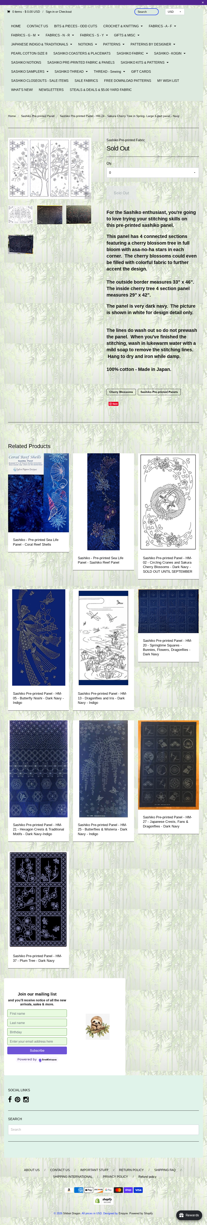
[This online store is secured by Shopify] (103, 1200)
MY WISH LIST (168, 80)
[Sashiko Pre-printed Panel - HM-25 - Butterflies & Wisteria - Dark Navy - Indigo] (103, 768)
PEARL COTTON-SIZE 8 (29, 53)
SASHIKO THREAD (69, 71)
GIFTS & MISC (124, 35)
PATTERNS (111, 44)
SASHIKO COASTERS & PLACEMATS (82, 53)
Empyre (123, 1213)
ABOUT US (32, 1170)
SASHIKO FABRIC (130, 53)
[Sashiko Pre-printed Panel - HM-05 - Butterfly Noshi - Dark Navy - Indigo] (38, 637)
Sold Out (121, 192)
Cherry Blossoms (121, 392)
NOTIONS (85, 44)
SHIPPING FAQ (165, 1170)
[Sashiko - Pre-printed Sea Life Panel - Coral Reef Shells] (38, 492)
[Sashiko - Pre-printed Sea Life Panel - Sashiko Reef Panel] (103, 501)
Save (115, 403)
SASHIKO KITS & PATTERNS (143, 62)
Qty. (109, 163)
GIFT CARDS (141, 71)
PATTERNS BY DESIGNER (151, 44)
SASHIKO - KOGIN (168, 53)
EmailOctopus (49, 1060)
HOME (16, 26)
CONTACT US (37, 26)
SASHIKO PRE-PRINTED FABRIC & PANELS (81, 62)
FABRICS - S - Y (92, 35)
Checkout (65, 11)
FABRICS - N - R (58, 35)
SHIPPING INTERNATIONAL (72, 1176)
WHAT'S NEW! (22, 90)
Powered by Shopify (141, 1213)
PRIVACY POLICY (115, 1176)
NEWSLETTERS (51, 90)
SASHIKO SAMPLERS (27, 71)
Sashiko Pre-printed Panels (159, 392)
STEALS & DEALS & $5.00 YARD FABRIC (101, 90)
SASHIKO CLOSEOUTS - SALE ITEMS (40, 80)
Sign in (50, 11)
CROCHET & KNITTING (121, 26)
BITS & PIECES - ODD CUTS (75, 26)
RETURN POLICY (131, 1170)
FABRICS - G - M (23, 35)
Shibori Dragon (71, 1213)
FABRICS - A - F (160, 26)
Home (12, 116)
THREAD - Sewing (107, 71)
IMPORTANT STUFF (94, 1170)
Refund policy (147, 1176)
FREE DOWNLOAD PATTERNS (127, 80)
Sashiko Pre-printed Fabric (126, 140)
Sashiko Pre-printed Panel (37, 116)
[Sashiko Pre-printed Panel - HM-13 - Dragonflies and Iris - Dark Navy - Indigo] (103, 637)
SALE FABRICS (86, 80)
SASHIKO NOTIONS (26, 62)
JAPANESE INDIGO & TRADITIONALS (39, 44)
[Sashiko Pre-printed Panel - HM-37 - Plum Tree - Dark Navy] (38, 899)
